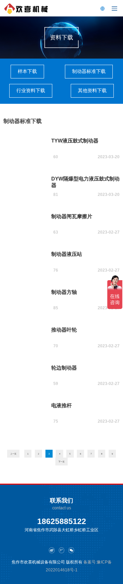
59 (55, 384)
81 (55, 194)
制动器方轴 (64, 292)
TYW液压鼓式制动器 (74, 141)
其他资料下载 (92, 90)
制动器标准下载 (89, 71)
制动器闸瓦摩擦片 (71, 216)
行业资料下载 (30, 90)
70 (55, 346)
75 (55, 421)
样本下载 (27, 71)
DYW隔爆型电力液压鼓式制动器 (85, 182)
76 (55, 270)
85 (55, 308)
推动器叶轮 (64, 330)
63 (55, 232)
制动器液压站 (66, 254)
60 (55, 157)
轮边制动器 (64, 368)
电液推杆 (61, 405)
